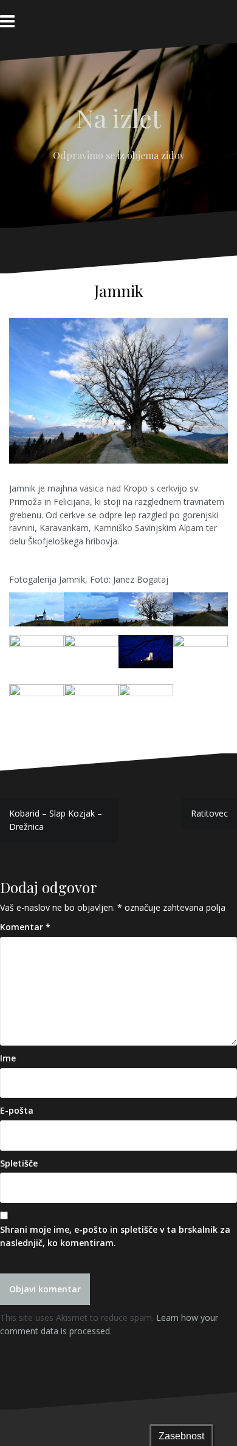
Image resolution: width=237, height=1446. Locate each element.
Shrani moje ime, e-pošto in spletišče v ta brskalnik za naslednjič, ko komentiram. (115, 1236)
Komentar (25, 927)
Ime (8, 1058)
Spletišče (19, 1163)
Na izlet (118, 118)
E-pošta (16, 1110)
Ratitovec (209, 813)
